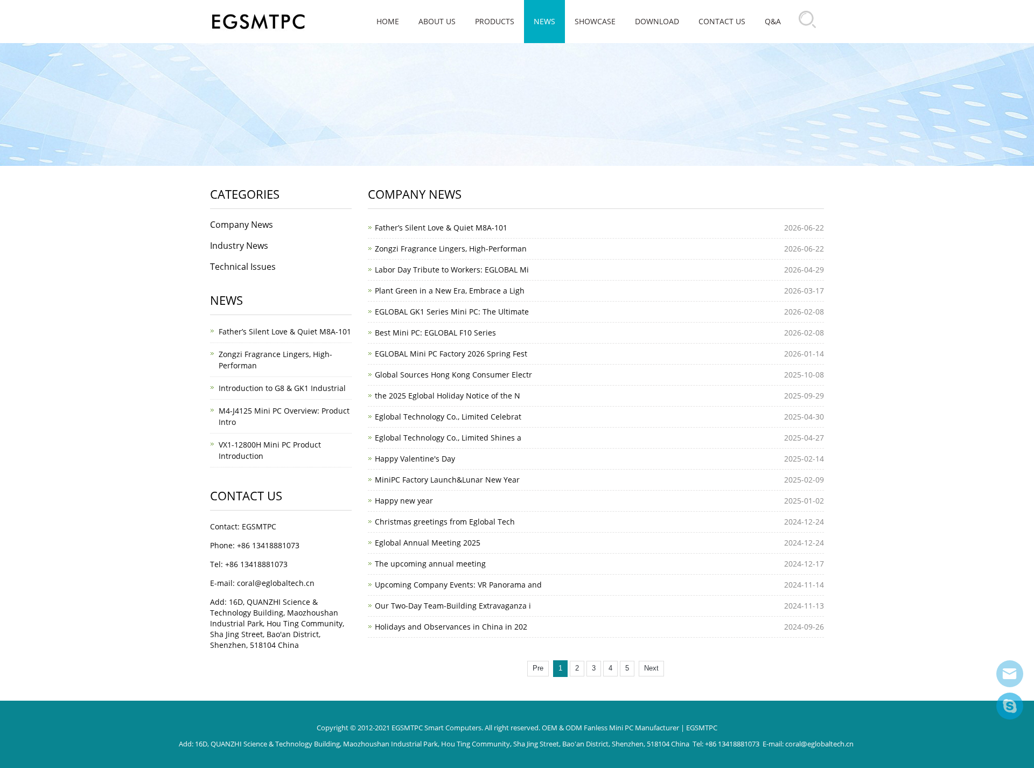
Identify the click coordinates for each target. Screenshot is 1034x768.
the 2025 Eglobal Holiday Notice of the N (447, 395)
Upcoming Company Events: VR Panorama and (458, 585)
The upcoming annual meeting (430, 563)
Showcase (595, 21)
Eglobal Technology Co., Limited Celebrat (448, 416)
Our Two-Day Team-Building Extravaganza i (453, 606)
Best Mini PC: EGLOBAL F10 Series (435, 332)
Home (387, 21)
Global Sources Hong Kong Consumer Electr (453, 374)
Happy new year (404, 500)
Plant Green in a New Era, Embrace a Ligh (450, 290)
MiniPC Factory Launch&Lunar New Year (447, 479)
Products (494, 21)
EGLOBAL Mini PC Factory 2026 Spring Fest (451, 353)
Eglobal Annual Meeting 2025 (427, 542)
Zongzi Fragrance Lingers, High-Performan (451, 248)
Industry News (239, 246)
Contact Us (721, 21)
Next (651, 668)
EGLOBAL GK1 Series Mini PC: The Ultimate (452, 311)
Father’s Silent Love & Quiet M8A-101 (441, 227)
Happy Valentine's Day (415, 458)
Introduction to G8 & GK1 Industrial (282, 388)
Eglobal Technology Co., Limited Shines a (448, 437)
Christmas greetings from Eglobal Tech (445, 521)
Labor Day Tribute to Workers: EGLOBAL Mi (452, 269)
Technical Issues (243, 267)
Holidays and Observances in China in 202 (451, 627)
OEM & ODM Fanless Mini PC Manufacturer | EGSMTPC (629, 727)
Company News (241, 225)
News (544, 21)
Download (657, 21)
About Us (437, 21)
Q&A (773, 21)
